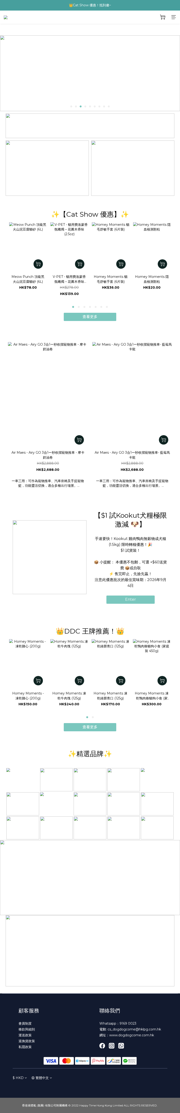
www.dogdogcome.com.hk (131, 1035)
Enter (130, 599)
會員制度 (25, 1023)
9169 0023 (128, 1023)
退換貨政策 (27, 1041)
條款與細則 (27, 1029)
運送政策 (25, 1035)
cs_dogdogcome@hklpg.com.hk (134, 1029)
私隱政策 (25, 1047)
